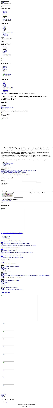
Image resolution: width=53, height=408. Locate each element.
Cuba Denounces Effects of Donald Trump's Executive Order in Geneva (15, 175)
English (9, 19)
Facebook (5, 14)
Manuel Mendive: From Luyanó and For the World (11, 277)
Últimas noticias (6, 236)
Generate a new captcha (6, 200)
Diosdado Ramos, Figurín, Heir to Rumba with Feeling (12, 289)
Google (9, 168)
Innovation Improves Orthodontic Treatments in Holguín (12, 171)
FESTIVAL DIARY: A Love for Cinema (9, 287)
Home (4, 26)
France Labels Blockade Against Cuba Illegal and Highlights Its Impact (15, 243)
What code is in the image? (7, 198)
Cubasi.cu (3, 396)
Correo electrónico (4, 183)
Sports (4, 29)
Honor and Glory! (4, 273)
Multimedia (5, 34)
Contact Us (5, 35)
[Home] (2, 2)
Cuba (4, 27)
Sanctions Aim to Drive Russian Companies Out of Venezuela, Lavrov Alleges (17, 252)
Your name (3, 180)
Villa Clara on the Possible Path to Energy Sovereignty (12, 173)
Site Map (5, 402)
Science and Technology (8, 31)
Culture (4, 30)
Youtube (5, 11)
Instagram (5, 12)
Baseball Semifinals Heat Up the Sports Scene (10, 247)
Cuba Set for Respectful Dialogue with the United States (12, 240)
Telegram (5, 16)
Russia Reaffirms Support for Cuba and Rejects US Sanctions (13, 172)
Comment (3, 184)
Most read (5, 237)
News (5, 93)
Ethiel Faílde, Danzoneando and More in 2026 (10, 266)
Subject (2, 181)
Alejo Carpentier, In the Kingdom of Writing (10, 280)
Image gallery (5, 292)
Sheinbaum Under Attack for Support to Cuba (10, 250)
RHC (2, 113)
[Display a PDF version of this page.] (6, 165)
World (4, 28)
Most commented (6, 238)
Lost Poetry (3, 284)
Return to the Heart (4, 282)
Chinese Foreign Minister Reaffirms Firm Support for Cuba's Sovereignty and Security (18, 170)
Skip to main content (5, 1)
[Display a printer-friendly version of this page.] (8, 163)
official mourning (4, 108)
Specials (4, 33)
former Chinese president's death (7, 107)
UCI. (30, 406)
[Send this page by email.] (6, 164)
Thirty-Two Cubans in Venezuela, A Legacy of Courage (12, 233)
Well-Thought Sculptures (6, 270)
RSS (4, 17)
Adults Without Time (5, 268)
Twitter (4, 13)
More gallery (3, 394)
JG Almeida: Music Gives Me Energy (8, 263)
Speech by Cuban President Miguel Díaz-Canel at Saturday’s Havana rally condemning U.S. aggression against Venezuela (25, 275)
